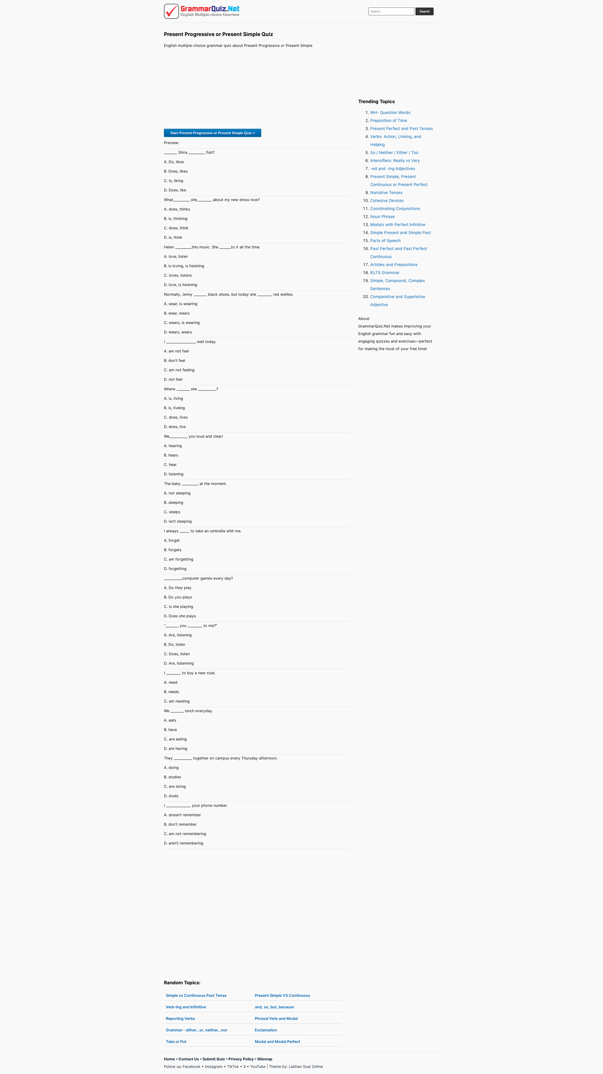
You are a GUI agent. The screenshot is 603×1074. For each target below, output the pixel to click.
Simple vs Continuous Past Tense (196, 995)
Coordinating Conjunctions (395, 208)
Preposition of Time (388, 120)
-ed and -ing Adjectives (392, 168)
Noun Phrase (382, 216)
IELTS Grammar (384, 272)
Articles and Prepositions (394, 264)
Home (169, 1059)
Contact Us (189, 1059)
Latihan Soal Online (306, 1066)
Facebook (191, 1066)
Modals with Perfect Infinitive (397, 224)
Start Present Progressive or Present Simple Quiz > (212, 133)
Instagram (214, 1066)
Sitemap (264, 1059)
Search (425, 11)
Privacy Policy (241, 1059)
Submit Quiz (214, 1059)
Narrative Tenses (386, 192)
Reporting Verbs (180, 1018)
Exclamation (266, 1030)
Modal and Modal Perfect (277, 1041)
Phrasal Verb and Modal (276, 1018)
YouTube (257, 1066)
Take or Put (176, 1041)
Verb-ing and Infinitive (186, 1007)
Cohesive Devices (387, 200)
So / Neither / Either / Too (394, 152)
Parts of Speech (385, 240)
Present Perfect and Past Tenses (401, 128)
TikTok (233, 1066)
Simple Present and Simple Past (400, 232)
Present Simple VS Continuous (282, 995)
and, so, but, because (274, 1007)
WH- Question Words (390, 112)
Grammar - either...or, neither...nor (196, 1030)
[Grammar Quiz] (201, 11)
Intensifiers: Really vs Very (395, 160)
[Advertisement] (257, 88)
